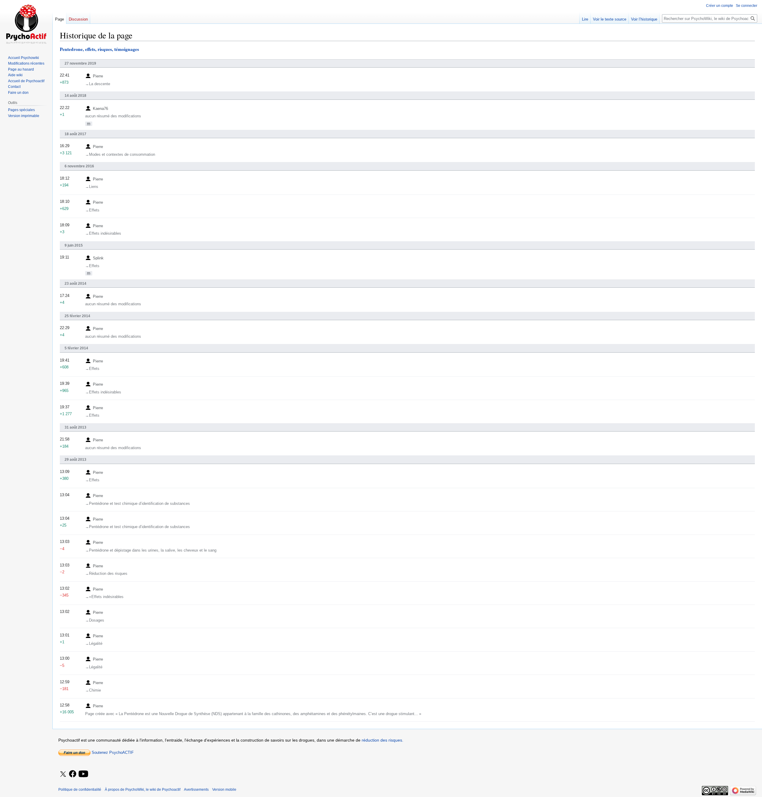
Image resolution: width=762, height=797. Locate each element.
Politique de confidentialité (79, 789)
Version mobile (224, 789)
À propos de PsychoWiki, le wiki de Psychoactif (142, 789)
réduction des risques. (382, 740)
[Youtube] (84, 777)
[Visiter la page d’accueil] (26, 24)
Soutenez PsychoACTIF (112, 752)
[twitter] (63, 777)
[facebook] (73, 774)
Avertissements (196, 789)
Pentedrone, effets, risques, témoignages (99, 49)
